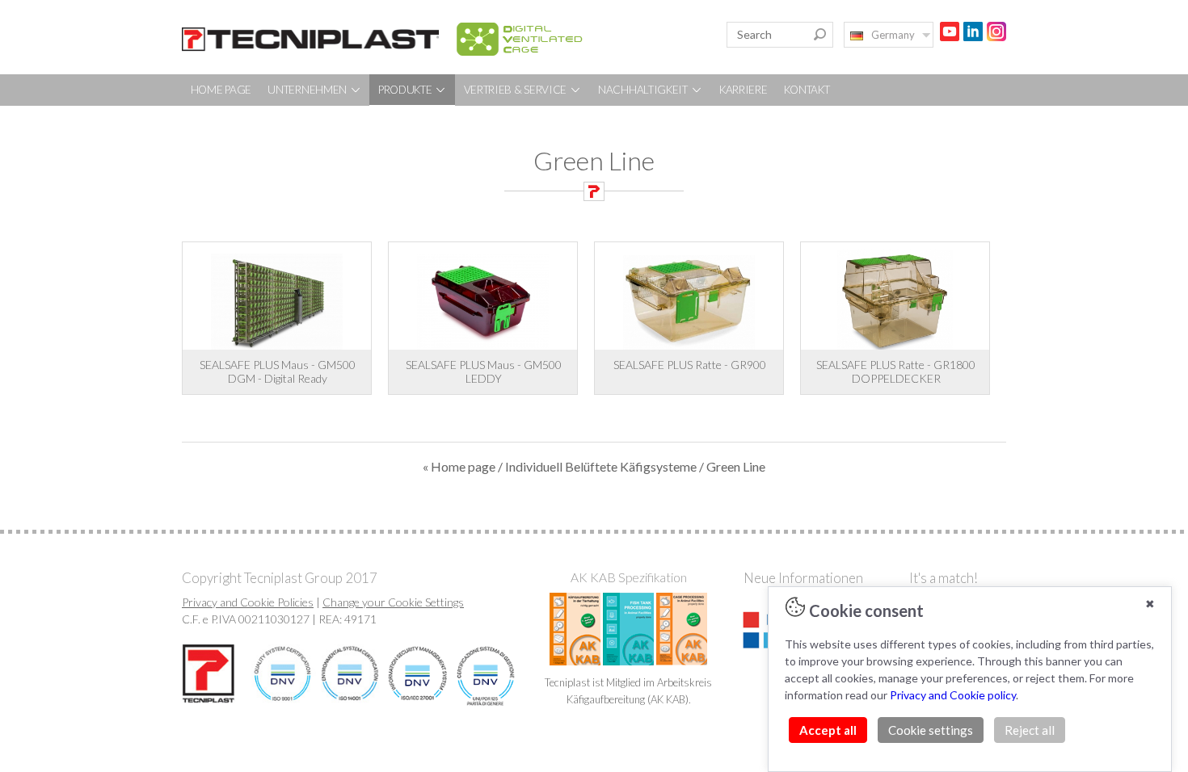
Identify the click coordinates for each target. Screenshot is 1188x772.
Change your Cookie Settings (393, 602)
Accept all (828, 730)
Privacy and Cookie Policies (248, 602)
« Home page (459, 466)
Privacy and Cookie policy (953, 695)
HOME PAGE (221, 89)
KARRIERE (743, 89)
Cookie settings (930, 730)
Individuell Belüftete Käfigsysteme (601, 466)
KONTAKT (807, 89)
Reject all (1030, 730)
